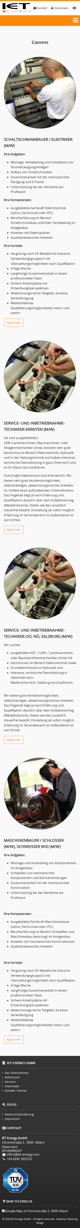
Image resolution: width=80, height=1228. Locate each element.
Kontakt (41, 8)
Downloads (61, 8)
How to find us (19, 1201)
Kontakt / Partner (16, 1090)
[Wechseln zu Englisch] (74, 8)
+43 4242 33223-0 (19, 1159)
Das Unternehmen (17, 1073)
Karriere (10, 1082)
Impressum (12, 1119)
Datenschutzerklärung (19, 1114)
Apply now (13, 322)
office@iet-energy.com (23, 1154)
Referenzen (12, 1077)
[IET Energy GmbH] (16, 8)
